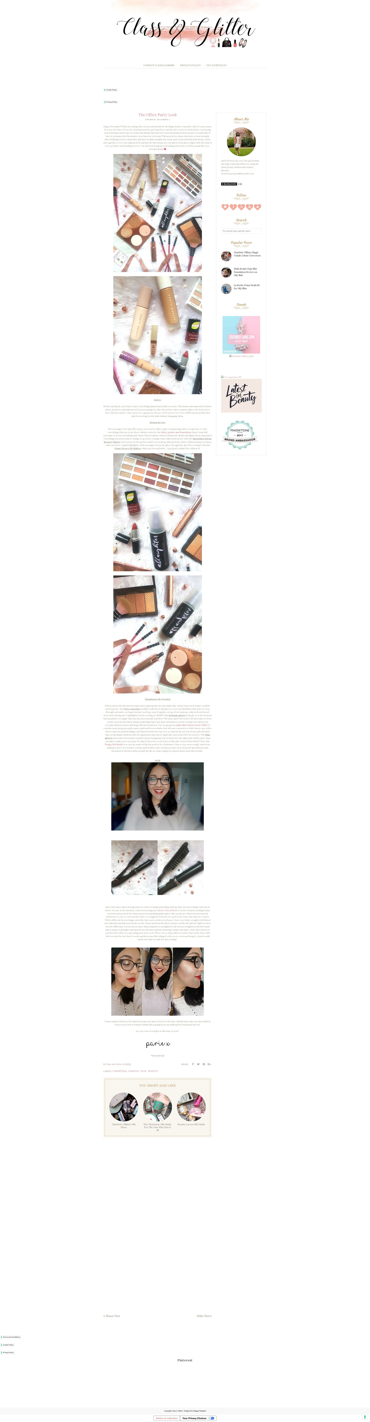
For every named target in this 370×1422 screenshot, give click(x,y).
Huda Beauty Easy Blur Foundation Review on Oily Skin (245, 272)
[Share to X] (198, 1064)
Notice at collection (167, 1418)
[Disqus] (157, 1187)
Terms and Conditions (11, 1337)
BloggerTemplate (199, 1411)
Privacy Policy (111, 102)
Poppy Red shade (114, 744)
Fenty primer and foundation (176, 432)
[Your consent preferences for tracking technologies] (365, 1417)
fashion (133, 1071)
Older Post (203, 1316)
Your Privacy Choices (194, 1418)
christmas (120, 1071)
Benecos (174, 413)
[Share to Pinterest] (203, 1064)
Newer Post (113, 1316)
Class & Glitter (177, 1411)
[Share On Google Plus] (209, 1064)
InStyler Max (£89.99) (167, 910)
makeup (153, 1071)
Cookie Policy (111, 90)
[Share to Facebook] (192, 1064)
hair (143, 1071)
